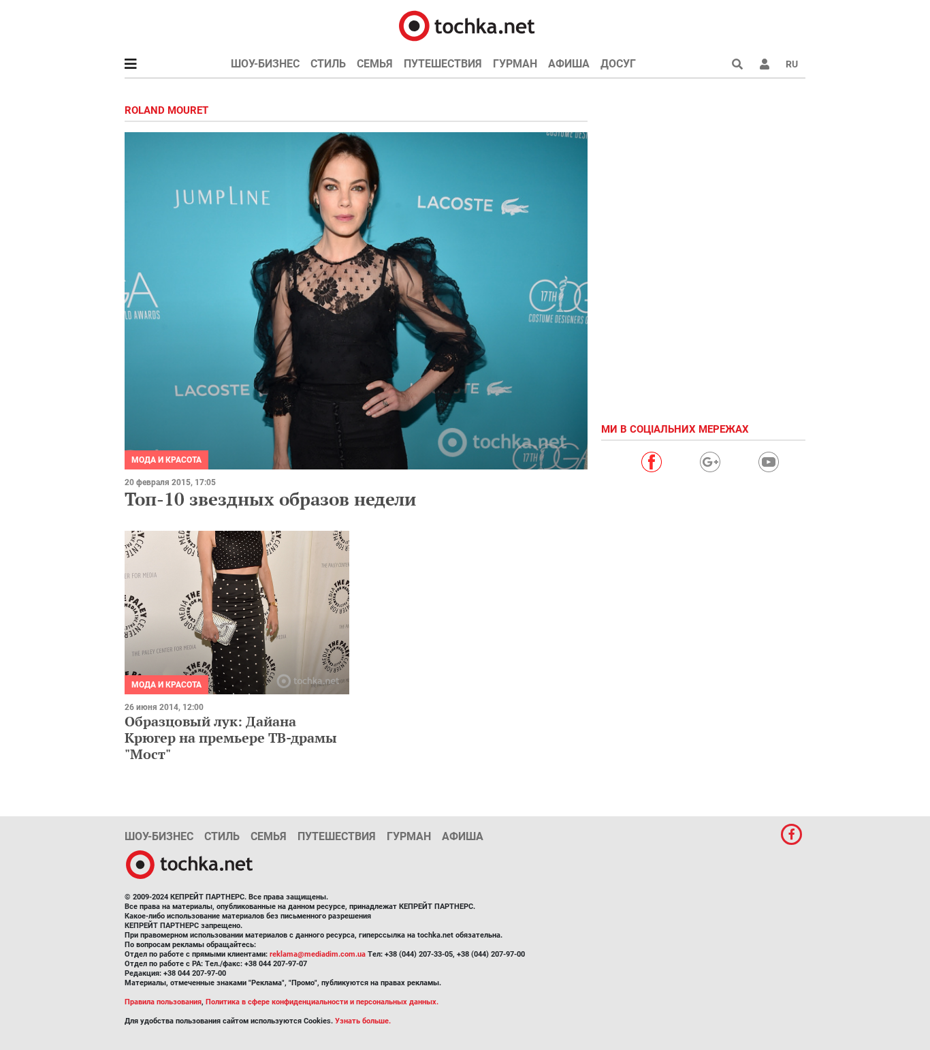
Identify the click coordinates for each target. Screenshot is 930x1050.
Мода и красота (166, 460)
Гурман (515, 63)
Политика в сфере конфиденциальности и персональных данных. (322, 1002)
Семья (375, 63)
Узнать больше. (363, 1021)
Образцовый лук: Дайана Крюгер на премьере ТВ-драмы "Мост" (231, 737)
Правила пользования (163, 1002)
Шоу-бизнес (265, 63)
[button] (764, 64)
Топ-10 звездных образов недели (270, 498)
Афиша (569, 63)
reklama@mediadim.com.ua (318, 954)
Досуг (618, 63)
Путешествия (443, 63)
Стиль (328, 63)
